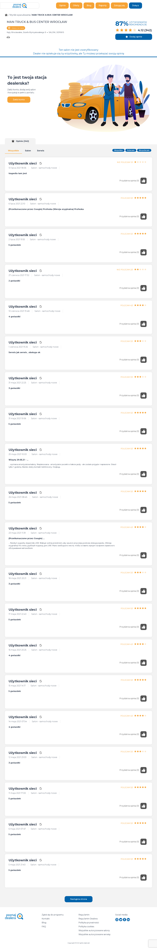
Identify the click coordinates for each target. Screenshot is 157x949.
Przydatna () (129, 180)
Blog (89, 5)
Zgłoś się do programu (53, 915)
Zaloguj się (119, 5)
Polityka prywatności (88, 922)
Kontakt (46, 919)
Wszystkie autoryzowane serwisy (94, 934)
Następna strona (78, 899)
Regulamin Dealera (88, 919)
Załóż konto (19, 99)
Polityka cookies (86, 926)
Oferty (76, 5)
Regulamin (83, 915)
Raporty (103, 5)
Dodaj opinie (135, 37)
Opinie (62, 5)
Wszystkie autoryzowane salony (94, 930)
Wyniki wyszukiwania (20, 15)
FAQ (44, 926)
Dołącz (135, 5)
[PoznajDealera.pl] (19, 5)
